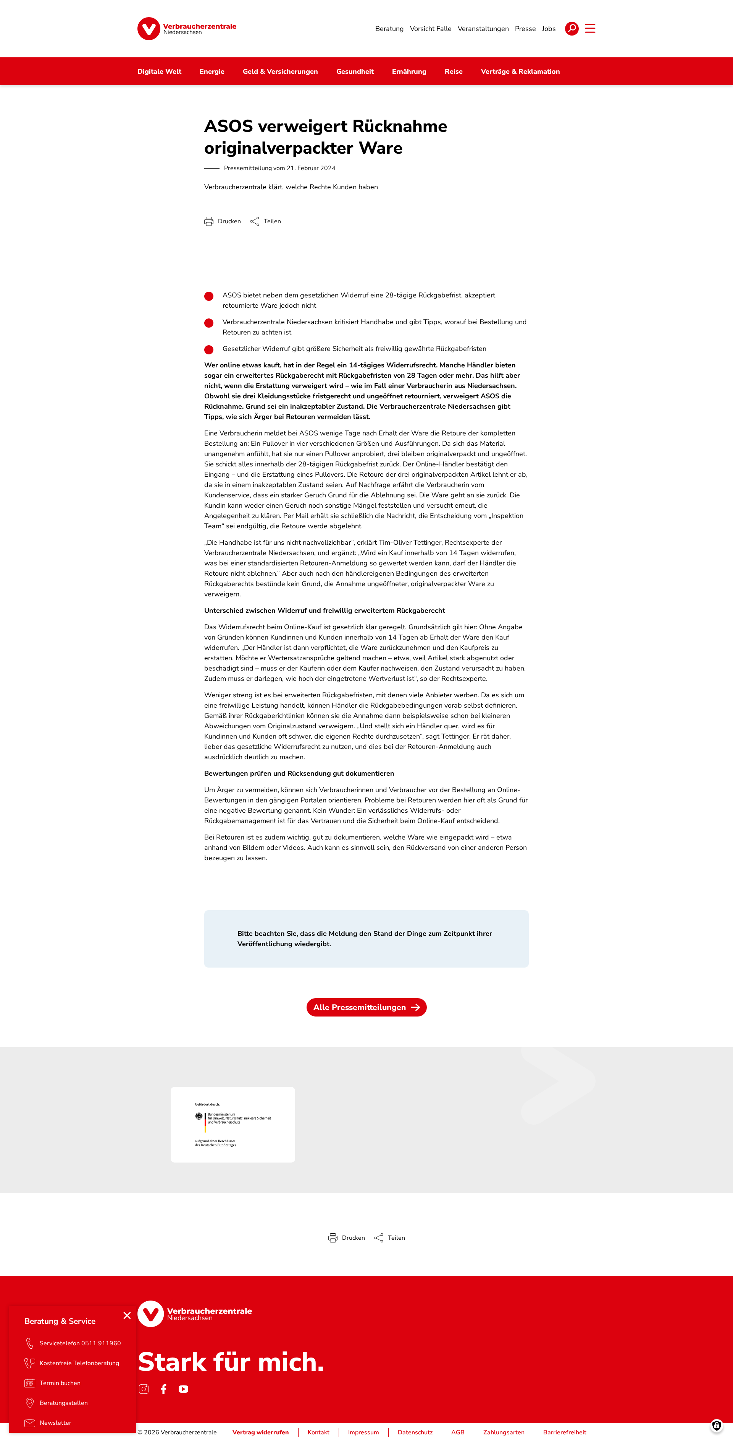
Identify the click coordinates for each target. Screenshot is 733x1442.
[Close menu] (127, 1315)
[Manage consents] (716, 1425)
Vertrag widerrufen (260, 1432)
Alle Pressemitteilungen (359, 1007)
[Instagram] (143, 1389)
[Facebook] (163, 1389)
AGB (458, 1432)
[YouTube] (183, 1389)
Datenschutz (415, 1432)
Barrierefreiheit (564, 1432)
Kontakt (318, 1432)
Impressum (363, 1432)
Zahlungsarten (504, 1432)
